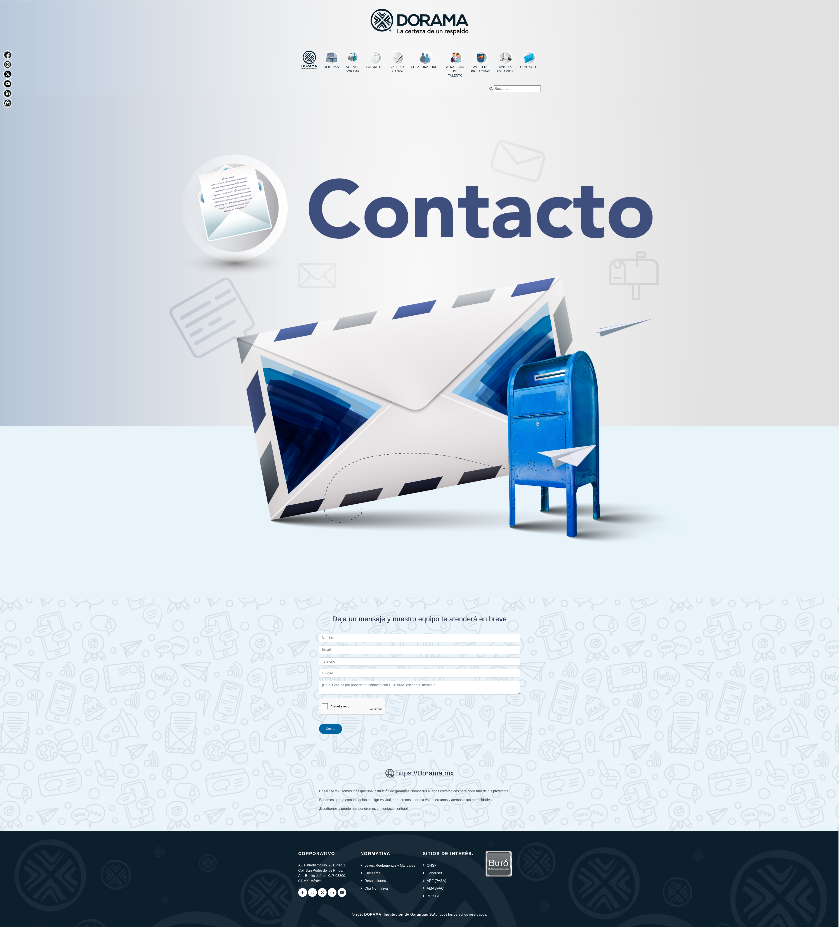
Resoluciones (375, 881)
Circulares (372, 873)
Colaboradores (425, 67)
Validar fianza (397, 69)
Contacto (528, 67)
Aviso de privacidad (481, 69)
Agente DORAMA (352, 69)
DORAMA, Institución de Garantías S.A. (400, 914)
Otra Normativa (376, 888)
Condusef (434, 873)
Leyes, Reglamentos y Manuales (389, 865)
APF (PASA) (436, 881)
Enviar (331, 728)
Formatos (375, 67)
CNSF (432, 865)
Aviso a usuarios (505, 69)
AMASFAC (435, 888)
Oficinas (331, 67)
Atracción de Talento (455, 71)
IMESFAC (434, 896)
